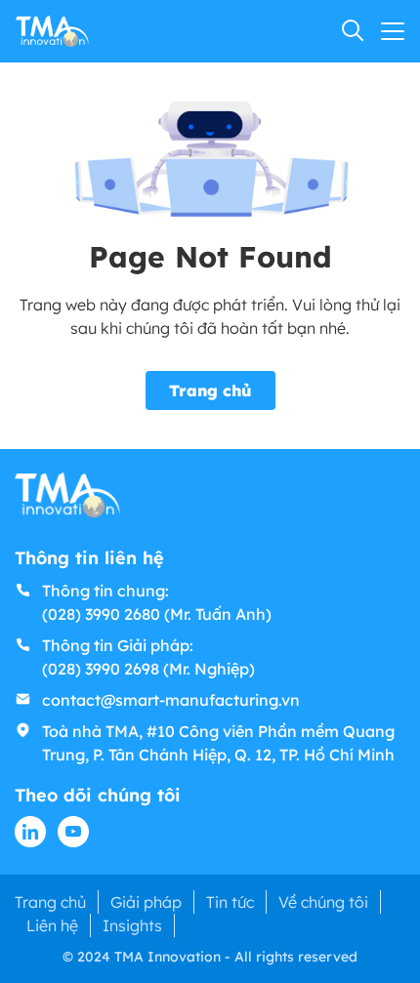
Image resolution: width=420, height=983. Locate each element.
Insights (132, 925)
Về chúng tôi (323, 902)
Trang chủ (210, 390)
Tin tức (230, 902)
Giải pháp (146, 902)
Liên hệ (52, 925)
